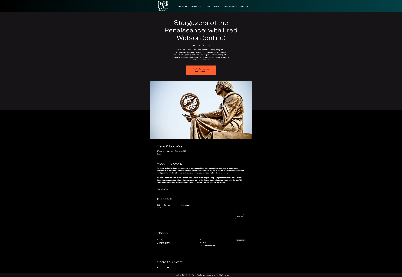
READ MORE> (162, 189)
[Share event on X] (163, 267)
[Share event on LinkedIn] (168, 267)
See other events (201, 71)
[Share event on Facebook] (158, 267)
